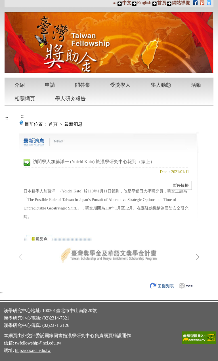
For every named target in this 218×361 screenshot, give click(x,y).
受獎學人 (120, 85)
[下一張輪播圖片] (197, 257)
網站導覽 (181, 2)
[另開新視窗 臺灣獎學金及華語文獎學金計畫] (109, 255)
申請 (50, 85)
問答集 (82, 85)
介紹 (19, 85)
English (144, 2)
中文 (126, 2)
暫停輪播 (181, 185)
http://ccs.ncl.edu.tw (33, 350)
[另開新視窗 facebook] (195, 2)
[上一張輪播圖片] (21, 257)
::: (114, 2)
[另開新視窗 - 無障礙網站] (199, 343)
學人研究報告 (70, 98)
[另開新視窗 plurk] (202, 2)
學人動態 (161, 85)
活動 (196, 85)
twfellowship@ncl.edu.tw (38, 343)
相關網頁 (24, 98)
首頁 (161, 2)
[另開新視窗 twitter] (209, 2)
